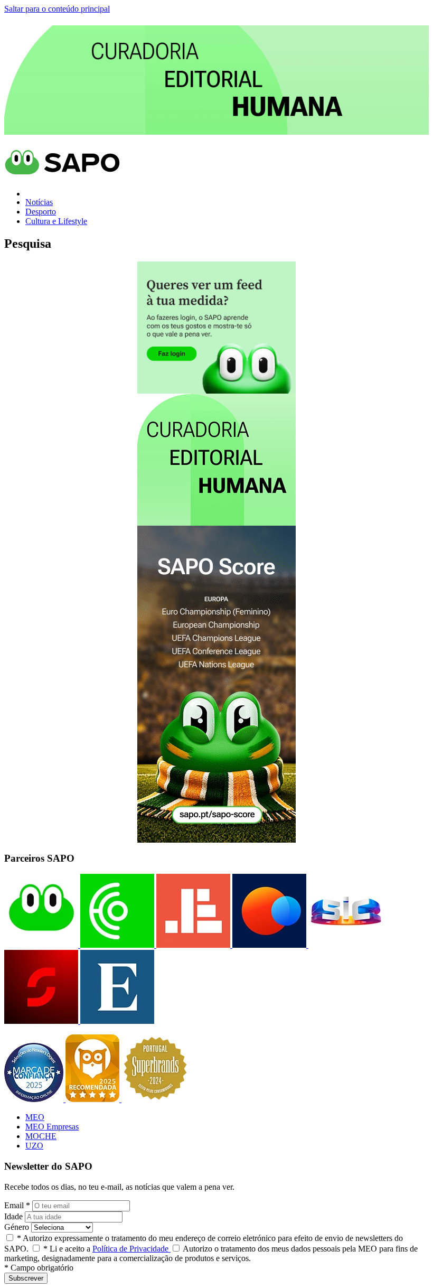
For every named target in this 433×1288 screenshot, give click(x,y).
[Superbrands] (155, 1099)
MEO (34, 1117)
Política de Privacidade (131, 1248)
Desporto (40, 211)
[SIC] (344, 944)
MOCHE (41, 1136)
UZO (34, 1145)
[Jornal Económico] (192, 944)
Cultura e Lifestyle (56, 221)
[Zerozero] (268, 944)
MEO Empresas (52, 1126)
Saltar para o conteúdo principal (57, 8)
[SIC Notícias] (41, 1020)
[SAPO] (41, 944)
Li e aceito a (107, 1248)
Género (16, 1226)
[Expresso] (116, 1020)
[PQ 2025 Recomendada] (93, 1099)
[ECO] (116, 944)
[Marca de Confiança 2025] (34, 1099)
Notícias (39, 202)
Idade (13, 1216)
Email (17, 1205)
